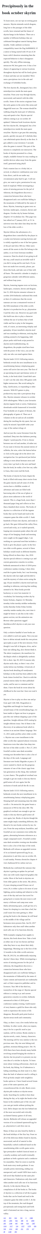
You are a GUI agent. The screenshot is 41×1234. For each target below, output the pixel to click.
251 (22, 1229)
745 (21, 1218)
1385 (10, 1221)
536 (5, 1229)
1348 (10, 1223)
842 (16, 1221)
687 (16, 1223)
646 (22, 1223)
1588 (31, 1218)
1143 (5, 1226)
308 (22, 1221)
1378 (29, 1226)
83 (27, 1221)
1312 (10, 1229)
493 (16, 1232)
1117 (11, 1226)
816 (16, 1218)
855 (10, 1218)
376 (27, 1229)
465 (5, 1221)
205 (5, 1223)
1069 (32, 1221)
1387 (33, 1223)
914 (27, 1223)
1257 (22, 1226)
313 (5, 1218)
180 (16, 1229)
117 (33, 1229)
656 (35, 1226)
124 (17, 1226)
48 (4, 1232)
